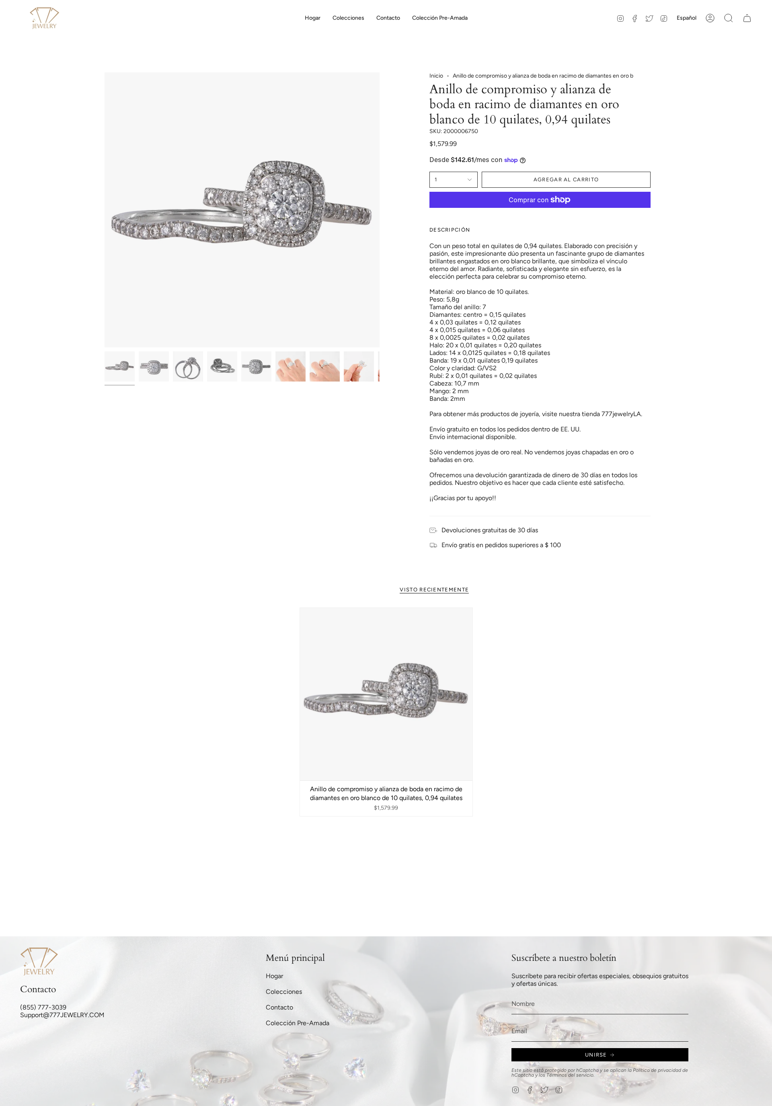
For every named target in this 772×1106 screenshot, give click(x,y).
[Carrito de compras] (747, 18)
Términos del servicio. (570, 1075)
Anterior (104, 210)
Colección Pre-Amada (297, 1023)
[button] (348, 18)
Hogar (274, 976)
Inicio (436, 75)
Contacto (279, 1007)
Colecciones (284, 991)
